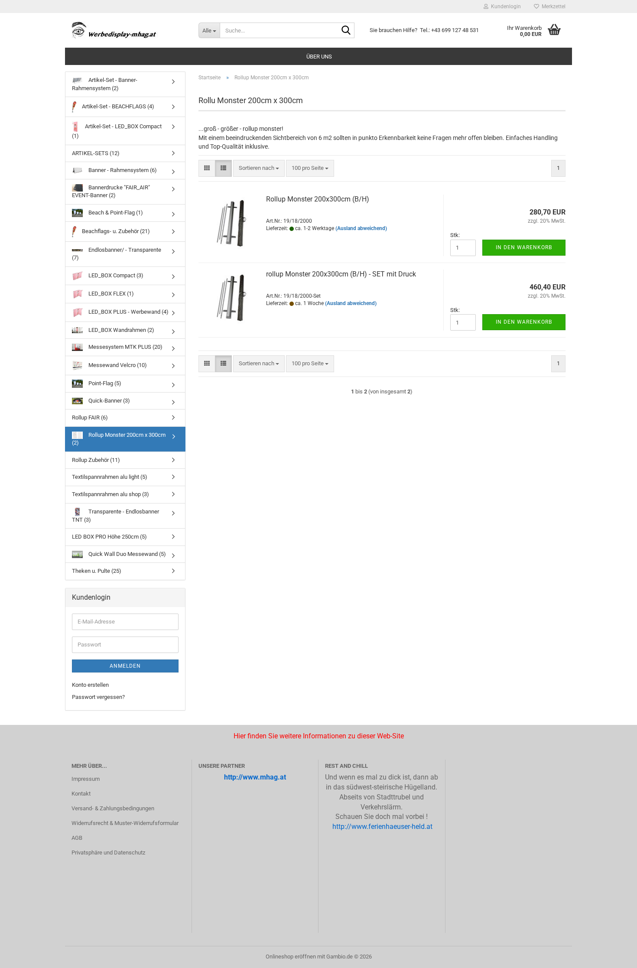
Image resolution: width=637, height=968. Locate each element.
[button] (206, 168)
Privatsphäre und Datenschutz (108, 852)
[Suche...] (346, 31)
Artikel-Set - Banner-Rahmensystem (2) (104, 84)
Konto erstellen (90, 685)
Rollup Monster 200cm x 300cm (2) (119, 439)
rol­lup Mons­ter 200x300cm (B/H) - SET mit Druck (341, 274)
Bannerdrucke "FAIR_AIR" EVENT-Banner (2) (111, 191)
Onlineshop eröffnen (291, 956)
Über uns (319, 56)
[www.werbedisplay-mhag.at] (128, 30)
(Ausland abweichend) (361, 228)
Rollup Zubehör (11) (96, 460)
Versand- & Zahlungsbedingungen (113, 808)
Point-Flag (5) (104, 383)
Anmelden (125, 666)
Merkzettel (552, 6)
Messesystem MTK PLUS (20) (124, 347)
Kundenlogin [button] (504, 6)
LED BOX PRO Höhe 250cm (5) (109, 536)
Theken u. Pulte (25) (96, 571)
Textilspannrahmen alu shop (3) (110, 494)
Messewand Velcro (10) (117, 365)
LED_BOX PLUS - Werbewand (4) (128, 312)
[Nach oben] (24, 955)
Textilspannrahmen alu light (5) (109, 477)
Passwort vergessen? (98, 697)
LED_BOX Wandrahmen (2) (120, 330)
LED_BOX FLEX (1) (110, 293)
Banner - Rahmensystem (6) (122, 170)
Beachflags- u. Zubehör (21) (115, 231)
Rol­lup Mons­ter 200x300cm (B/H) (317, 199)
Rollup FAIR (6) (90, 417)
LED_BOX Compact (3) (115, 275)
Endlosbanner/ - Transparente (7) (116, 254)
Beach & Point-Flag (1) (115, 212)
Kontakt (81, 793)
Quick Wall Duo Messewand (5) (126, 554)
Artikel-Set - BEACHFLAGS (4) (117, 106)
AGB (77, 838)
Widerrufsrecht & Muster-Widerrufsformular (125, 823)
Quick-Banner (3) (108, 400)
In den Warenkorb (524, 247)
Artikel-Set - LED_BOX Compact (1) (117, 131)
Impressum (86, 779)
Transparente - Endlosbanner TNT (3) (115, 515)
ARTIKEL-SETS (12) (96, 153)
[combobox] (259, 168)
